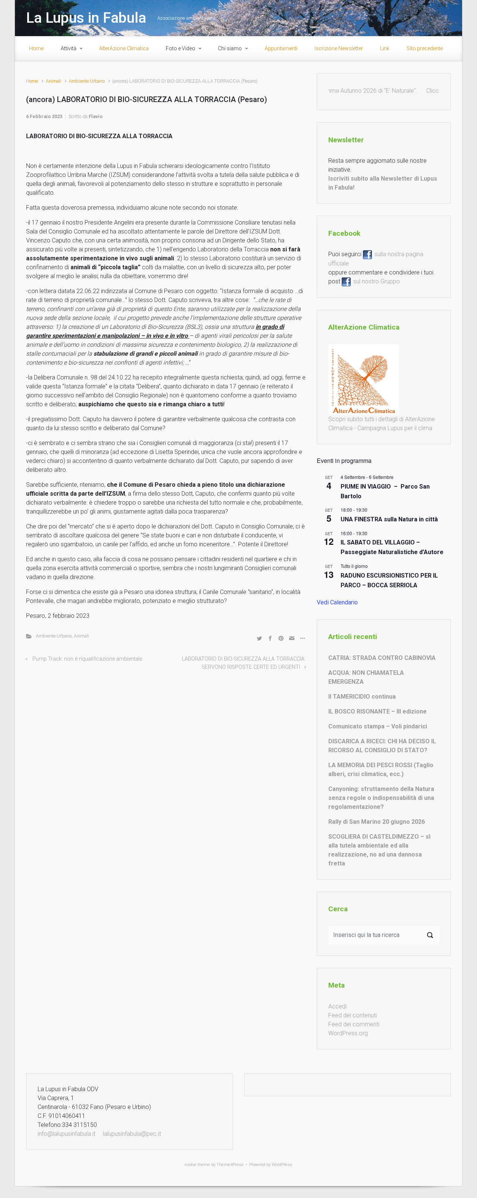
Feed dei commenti (353, 1024)
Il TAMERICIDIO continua (362, 696)
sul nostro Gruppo (375, 281)
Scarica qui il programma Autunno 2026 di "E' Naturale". (334, 90)
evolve (190, 1164)
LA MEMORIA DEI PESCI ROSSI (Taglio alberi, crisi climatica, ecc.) (380, 770)
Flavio (95, 116)
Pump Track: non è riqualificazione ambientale (87, 659)
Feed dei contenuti (352, 1015)
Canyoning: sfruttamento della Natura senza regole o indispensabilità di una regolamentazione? (381, 797)
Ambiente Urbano (87, 81)
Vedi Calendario (337, 602)
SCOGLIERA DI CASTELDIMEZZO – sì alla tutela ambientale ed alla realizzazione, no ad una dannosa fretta (379, 850)
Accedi (337, 1006)
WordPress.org (348, 1033)
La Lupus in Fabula (86, 17)
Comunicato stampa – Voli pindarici (377, 726)
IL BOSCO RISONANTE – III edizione (377, 711)
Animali (53, 81)
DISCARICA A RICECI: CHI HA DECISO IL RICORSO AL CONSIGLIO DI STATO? (382, 746)
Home (32, 81)
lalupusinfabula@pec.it (132, 1133)
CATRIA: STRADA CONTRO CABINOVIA (382, 657)
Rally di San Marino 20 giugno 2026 (376, 821)
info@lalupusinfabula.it (66, 1133)
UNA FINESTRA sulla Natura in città (389, 519)
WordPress (282, 1164)
